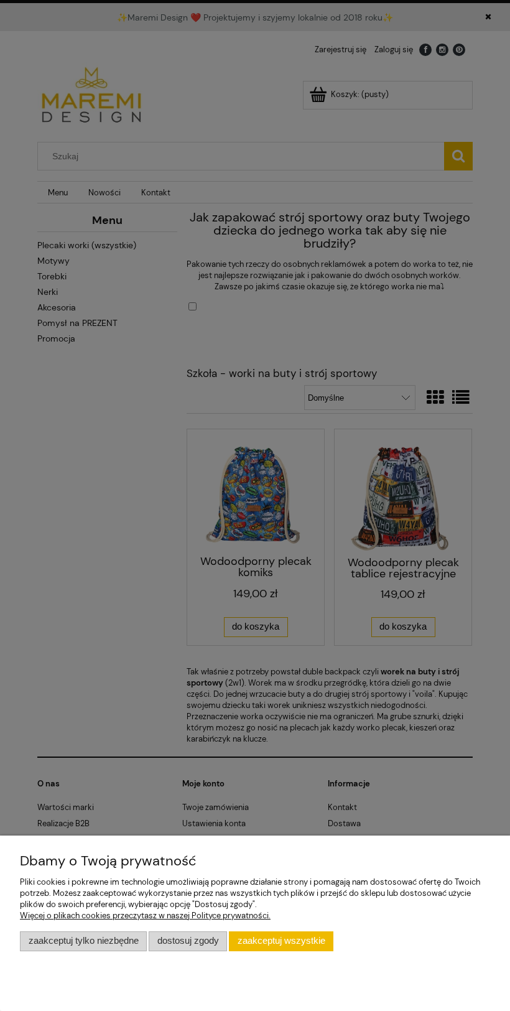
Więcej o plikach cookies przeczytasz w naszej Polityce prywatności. (145, 915)
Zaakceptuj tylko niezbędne (84, 941)
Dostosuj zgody (188, 941)
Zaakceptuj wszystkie (281, 941)
